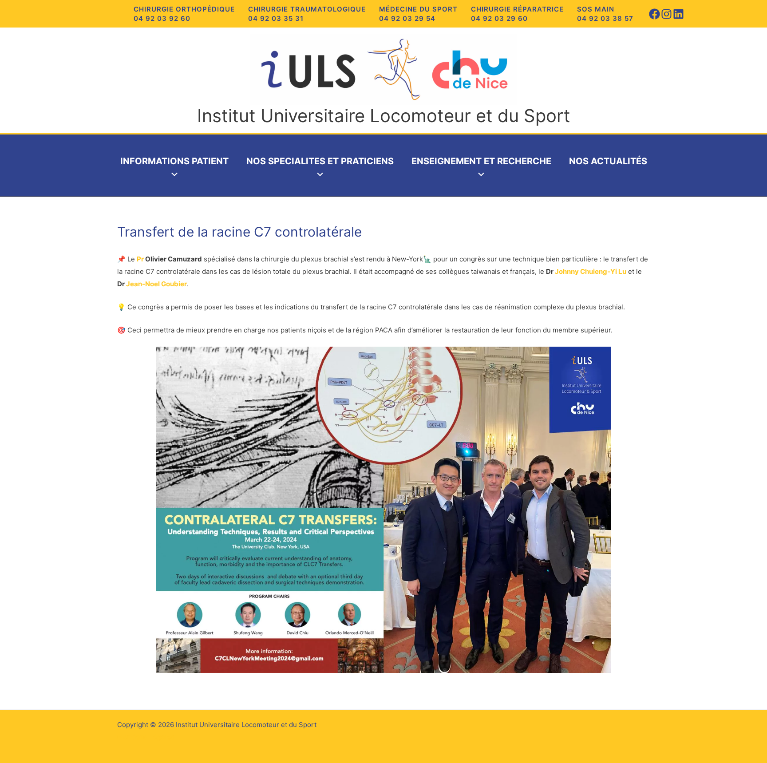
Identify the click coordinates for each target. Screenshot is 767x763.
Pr (140, 259)
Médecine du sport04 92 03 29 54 (418, 14)
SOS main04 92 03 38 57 (605, 14)
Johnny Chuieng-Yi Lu (590, 271)
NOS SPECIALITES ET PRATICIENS (320, 161)
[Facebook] (654, 14)
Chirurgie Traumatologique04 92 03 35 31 (307, 14)
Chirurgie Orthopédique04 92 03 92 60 (184, 14)
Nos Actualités (608, 161)
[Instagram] (666, 14)
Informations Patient (174, 161)
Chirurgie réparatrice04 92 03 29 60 (517, 14)
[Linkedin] (678, 14)
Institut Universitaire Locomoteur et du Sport (383, 116)
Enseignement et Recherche (481, 161)
